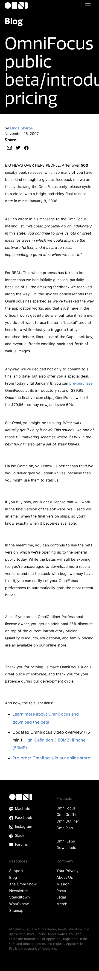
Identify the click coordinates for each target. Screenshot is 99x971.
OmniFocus (66, 808)
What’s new (19, 903)
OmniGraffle (66, 814)
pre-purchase (81, 383)
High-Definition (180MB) (47, 740)
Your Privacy (67, 870)
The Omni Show (23, 884)
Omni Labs (65, 841)
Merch (61, 903)
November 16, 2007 (22, 133)
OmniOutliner (67, 821)
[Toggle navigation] (88, 5)
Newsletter (18, 890)
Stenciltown (19, 897)
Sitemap (16, 910)
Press (61, 890)
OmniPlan (64, 827)
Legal (61, 897)
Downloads (66, 847)
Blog (14, 21)
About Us (64, 877)
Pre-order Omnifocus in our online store (51, 758)
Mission (63, 884)
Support (16, 870)
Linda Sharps (21, 128)
